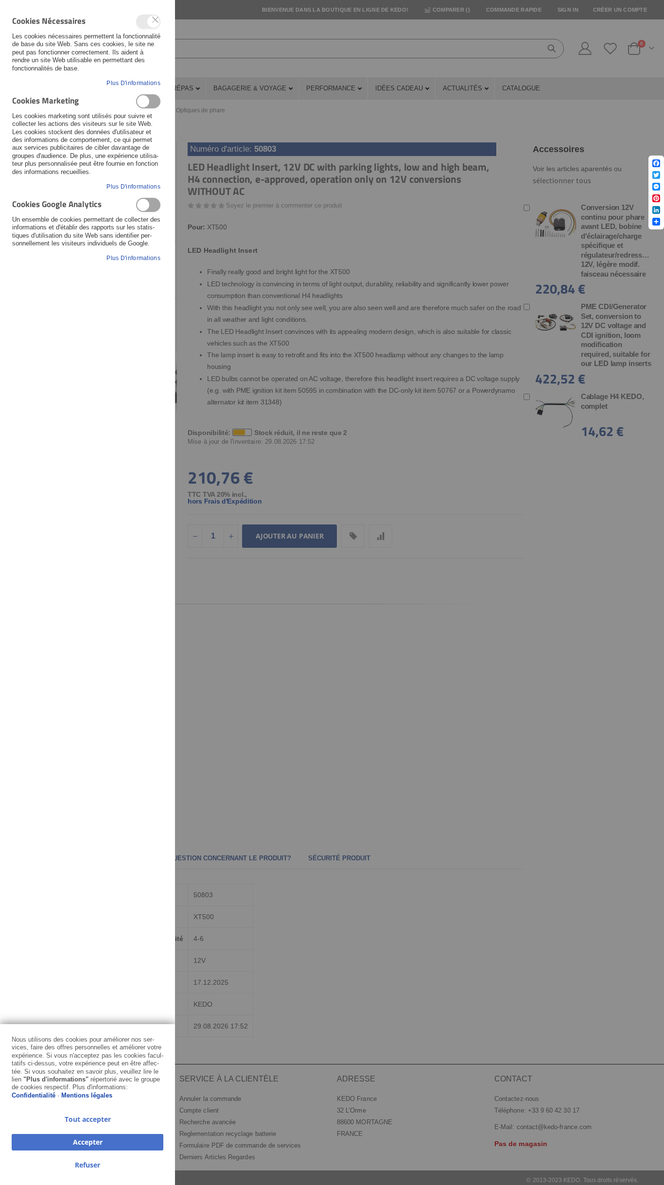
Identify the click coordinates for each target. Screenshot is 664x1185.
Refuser (87, 1164)
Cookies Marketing (148, 101)
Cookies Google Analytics (148, 205)
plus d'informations (133, 83)
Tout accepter (88, 1119)
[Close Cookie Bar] (155, 20)
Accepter (88, 1142)
